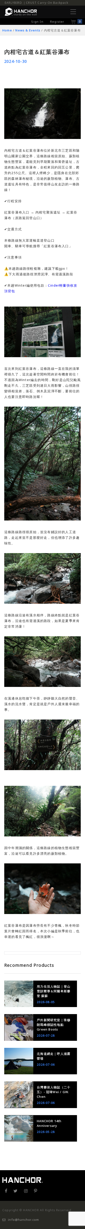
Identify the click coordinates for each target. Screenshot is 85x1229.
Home (7, 30)
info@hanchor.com (23, 1220)
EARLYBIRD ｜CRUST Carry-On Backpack (36, 3)
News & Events (27, 30)
